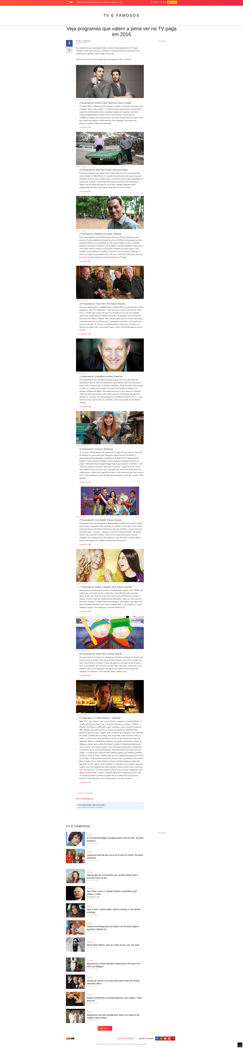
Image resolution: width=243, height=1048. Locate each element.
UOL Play (119, 2)
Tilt (140, 7)
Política (94, 7)
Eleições (81, 7)
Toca (166, 7)
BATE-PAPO (89, 2)
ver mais (103, 1028)
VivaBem (136, 7)
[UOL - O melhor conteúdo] (69, 2)
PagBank (113, 2)
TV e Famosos (121, 15)
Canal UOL (149, 7)
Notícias (88, 7)
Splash (123, 7)
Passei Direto (106, 2)
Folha (112, 7)
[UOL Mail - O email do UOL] (157, 2)
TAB (159, 7)
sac (152, 2)
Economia (106, 7)
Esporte (117, 7)
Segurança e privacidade (140, 1044)
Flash (75, 7)
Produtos (69, 7)
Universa (129, 7)
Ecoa (143, 7)
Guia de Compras (174, 7)
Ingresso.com (81, 2)
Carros (100, 7)
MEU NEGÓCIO (97, 2)
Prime (162, 7)
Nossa (155, 7)
